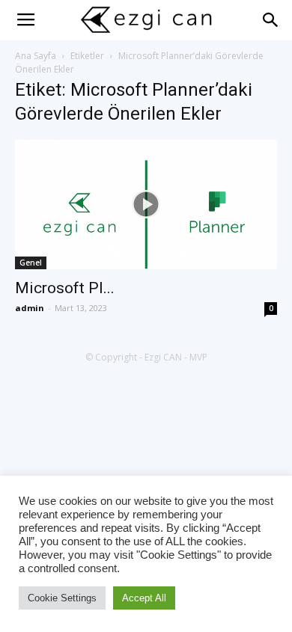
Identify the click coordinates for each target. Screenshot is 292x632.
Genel (30, 262)
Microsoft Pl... (65, 288)
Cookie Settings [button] (62, 598)
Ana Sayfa (35, 55)
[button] (271, 20)
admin (29, 307)
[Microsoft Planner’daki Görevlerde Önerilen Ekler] (146, 204)
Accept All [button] (144, 598)
